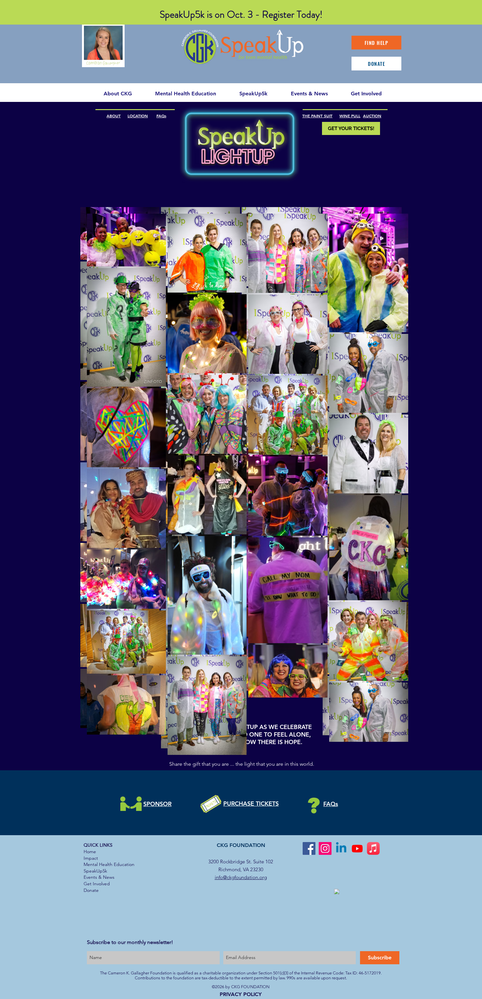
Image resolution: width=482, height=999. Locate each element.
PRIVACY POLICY (241, 994)
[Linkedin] (341, 848)
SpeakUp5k (95, 871)
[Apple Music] (373, 848)
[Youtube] (357, 848)
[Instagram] (325, 848)
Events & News (99, 877)
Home (90, 852)
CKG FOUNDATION (241, 845)
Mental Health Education (109, 864)
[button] (185, 94)
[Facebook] (309, 848)
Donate (91, 890)
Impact (91, 858)
